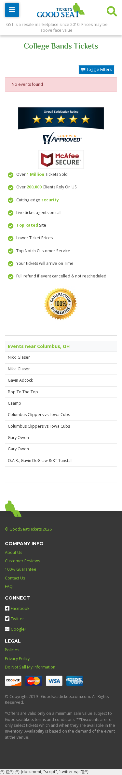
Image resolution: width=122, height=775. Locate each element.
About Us (13, 552)
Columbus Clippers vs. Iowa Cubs (39, 414)
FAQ (9, 586)
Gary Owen (18, 437)
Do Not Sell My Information (30, 667)
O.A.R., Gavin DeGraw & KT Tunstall (40, 460)
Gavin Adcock (20, 380)
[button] (112, 10)
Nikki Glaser (19, 357)
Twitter (17, 619)
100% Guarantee (20, 569)
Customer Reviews (22, 561)
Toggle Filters (98, 69)
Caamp (14, 403)
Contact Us (15, 578)
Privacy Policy (17, 658)
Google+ (19, 629)
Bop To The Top (23, 392)
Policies (12, 650)
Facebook (20, 608)
